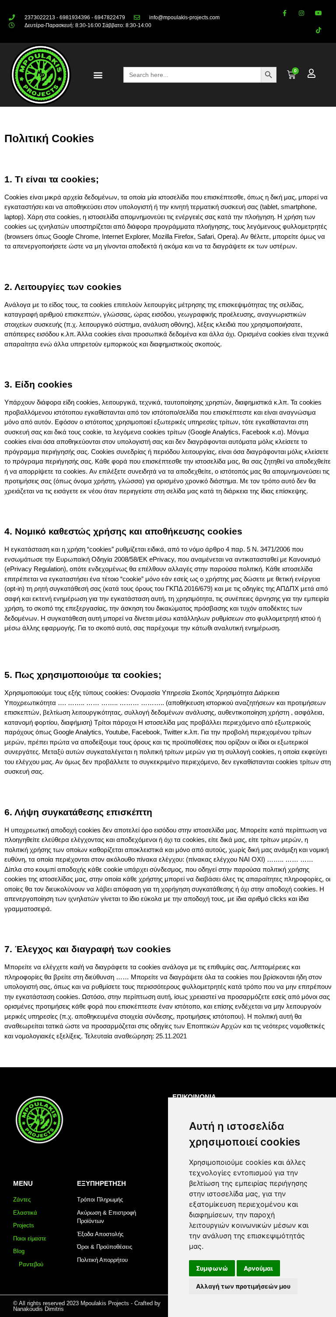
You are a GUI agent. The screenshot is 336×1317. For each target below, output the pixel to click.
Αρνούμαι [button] (258, 1268)
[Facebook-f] (284, 12)
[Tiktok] (318, 29)
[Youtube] (318, 12)
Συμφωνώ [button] (212, 1268)
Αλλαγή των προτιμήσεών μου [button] (243, 1286)
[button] (98, 75)
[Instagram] (301, 12)
